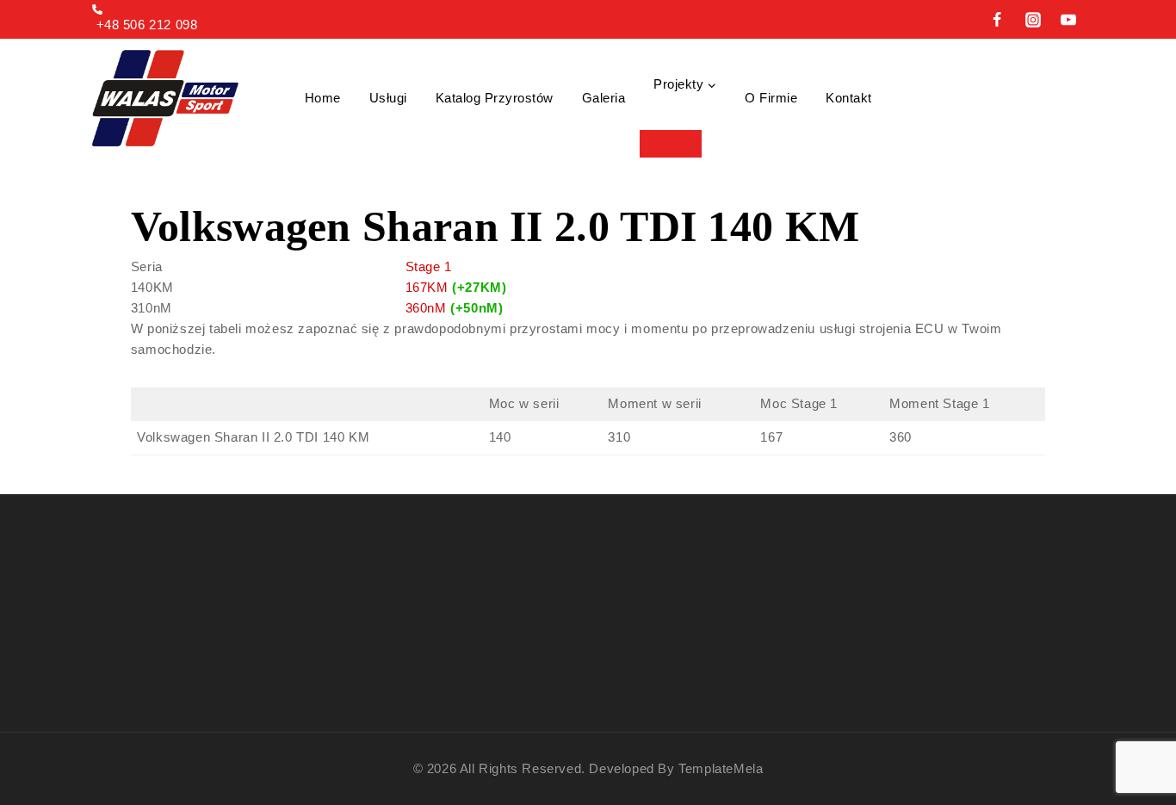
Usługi (388, 97)
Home (323, 97)
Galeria (604, 97)
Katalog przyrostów (495, 97)
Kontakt (849, 97)
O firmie (771, 97)
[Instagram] (1033, 19)
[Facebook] (996, 19)
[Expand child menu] (671, 144)
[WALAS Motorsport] (165, 98)
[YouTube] (1068, 19)
